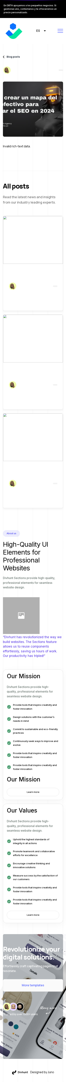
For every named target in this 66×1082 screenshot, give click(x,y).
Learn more (33, 792)
